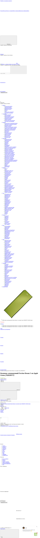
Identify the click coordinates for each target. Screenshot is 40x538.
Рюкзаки (4, 122)
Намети (3, 105)
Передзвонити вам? (4, 92)
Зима (3, 239)
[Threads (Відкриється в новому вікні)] (24, 35)
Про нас (4, 10)
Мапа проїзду (2, 528)
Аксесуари (4, 138)
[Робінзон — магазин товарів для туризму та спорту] (4, 422)
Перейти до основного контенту (6, 0)
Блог (28, 10)
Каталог (1, 10)
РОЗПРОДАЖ (5, 286)
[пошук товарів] (18, 70)
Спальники (4, 113)
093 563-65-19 (2, 82)
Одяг (3, 193)
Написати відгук (3, 379)
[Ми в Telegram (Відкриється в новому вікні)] (8, 35)
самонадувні (7, 407)
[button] (20, 6)
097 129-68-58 (2, 91)
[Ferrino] (2, 323)
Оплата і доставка (9, 10)
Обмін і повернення (16, 10)
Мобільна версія (19, 434)
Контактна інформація (24, 10)
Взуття (3, 214)
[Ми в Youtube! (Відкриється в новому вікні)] (24, 18)
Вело (3, 225)
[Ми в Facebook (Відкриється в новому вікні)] (8, 18)
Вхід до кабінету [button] (5, 458)
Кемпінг (3, 167)
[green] (15, 403)
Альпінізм (4, 263)
